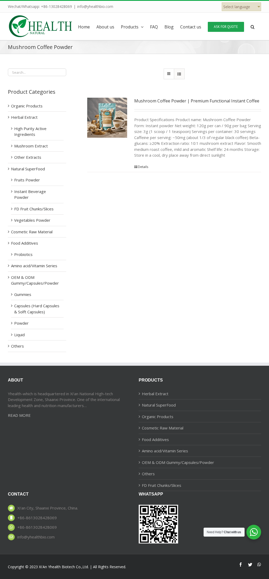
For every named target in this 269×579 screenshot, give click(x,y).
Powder (21, 323)
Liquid (19, 334)
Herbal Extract (24, 117)
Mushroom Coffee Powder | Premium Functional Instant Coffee (196, 101)
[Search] (253, 26)
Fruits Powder (27, 179)
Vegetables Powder (32, 220)
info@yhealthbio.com (95, 6)
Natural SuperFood (28, 168)
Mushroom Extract (31, 146)
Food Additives (24, 243)
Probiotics (23, 254)
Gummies (22, 294)
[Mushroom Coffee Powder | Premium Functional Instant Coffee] (107, 118)
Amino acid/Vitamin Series (34, 265)
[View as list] (179, 74)
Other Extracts (27, 157)
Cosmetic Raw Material (32, 231)
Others (17, 346)
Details (143, 167)
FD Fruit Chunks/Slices (34, 208)
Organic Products (27, 105)
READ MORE (19, 415)
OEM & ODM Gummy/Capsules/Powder (178, 462)
